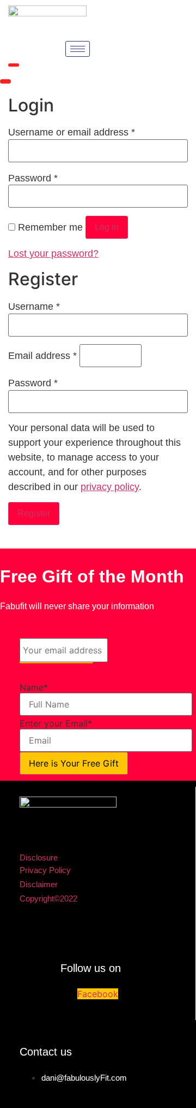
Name (34, 687)
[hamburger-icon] (77, 49)
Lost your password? (53, 253)
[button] (13, 65)
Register (33, 513)
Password (33, 178)
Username (34, 306)
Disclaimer (39, 884)
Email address (42, 356)
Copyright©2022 (48, 898)
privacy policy (110, 486)
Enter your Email (56, 723)
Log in (107, 227)
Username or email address (71, 132)
